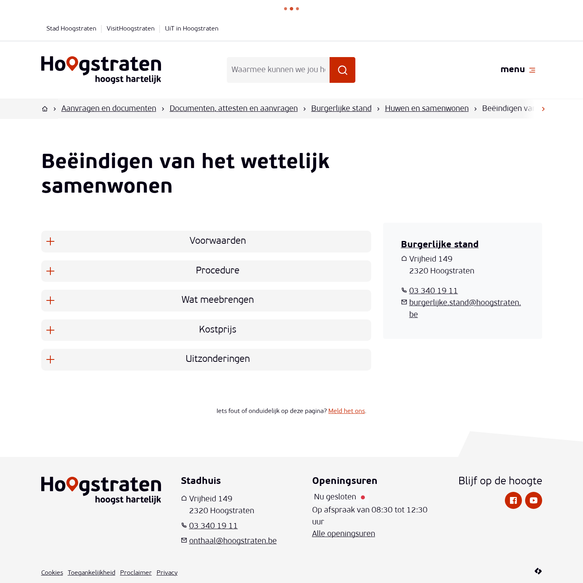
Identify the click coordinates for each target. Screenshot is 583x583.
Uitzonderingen (218, 359)
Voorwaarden (218, 241)
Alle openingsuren (343, 534)
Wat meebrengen (218, 300)
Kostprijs (217, 330)
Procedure (218, 271)
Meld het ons (346, 411)
